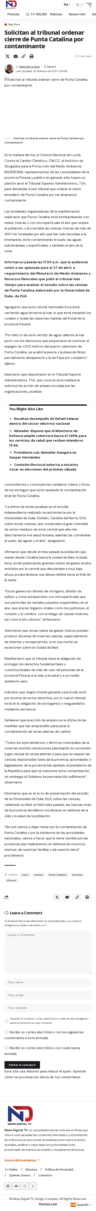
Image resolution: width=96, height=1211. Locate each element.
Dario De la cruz (29, 66)
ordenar (38, 874)
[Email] (16, 56)
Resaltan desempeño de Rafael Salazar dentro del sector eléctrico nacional (44, 421)
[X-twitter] (32, 1186)
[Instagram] (24, 1186)
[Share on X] (7, 56)
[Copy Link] (23, 56)
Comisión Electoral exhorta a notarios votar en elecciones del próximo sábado (43, 467)
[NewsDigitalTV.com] (10, 4)
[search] (58, 5)
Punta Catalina (58, 874)
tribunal (11, 880)
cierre (25, 874)
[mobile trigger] (88, 4)
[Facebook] (8, 1186)
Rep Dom (14, 24)
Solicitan (77, 874)
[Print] (31, 56)
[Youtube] (16, 1186)
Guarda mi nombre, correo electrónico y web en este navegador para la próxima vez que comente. (49, 1020)
